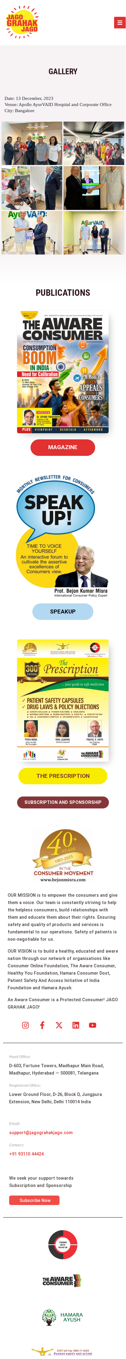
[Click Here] (120, 22)
